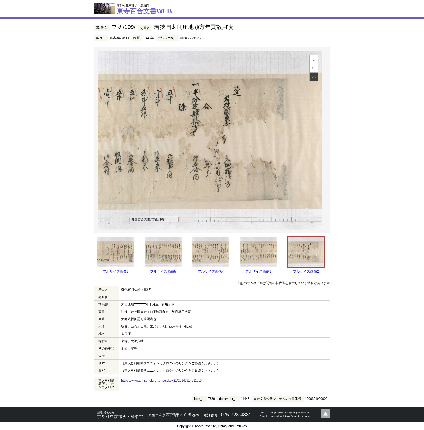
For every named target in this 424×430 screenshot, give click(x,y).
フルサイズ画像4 (211, 271)
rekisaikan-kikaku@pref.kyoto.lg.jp (290, 416)
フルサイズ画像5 (163, 271)
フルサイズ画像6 (116, 271)
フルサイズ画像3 (258, 271)
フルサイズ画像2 (306, 271)
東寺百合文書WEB (144, 9)
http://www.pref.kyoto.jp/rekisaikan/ (290, 412)
